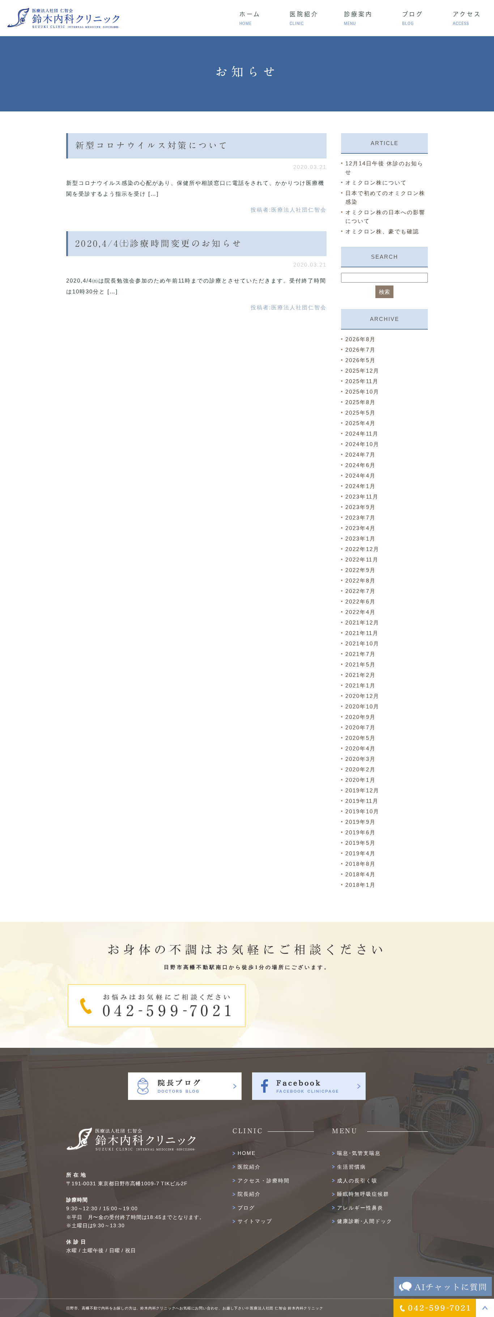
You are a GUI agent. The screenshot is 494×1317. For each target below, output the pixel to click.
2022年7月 (360, 591)
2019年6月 (360, 832)
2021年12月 (362, 622)
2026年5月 (360, 360)
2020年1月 (360, 780)
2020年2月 (360, 769)
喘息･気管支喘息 (359, 1153)
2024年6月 (360, 465)
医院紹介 (249, 1167)
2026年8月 (360, 339)
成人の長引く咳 (357, 1180)
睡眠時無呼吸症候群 (363, 1194)
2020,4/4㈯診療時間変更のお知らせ (158, 243)
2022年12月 (362, 549)
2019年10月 (362, 811)
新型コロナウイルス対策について (152, 145)
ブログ (246, 1208)
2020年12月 (362, 696)
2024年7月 (360, 455)
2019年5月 (360, 843)
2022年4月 (360, 612)
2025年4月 (360, 423)
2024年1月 (360, 486)
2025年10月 (362, 392)
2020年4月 (360, 748)
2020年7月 (360, 727)
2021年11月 (362, 633)
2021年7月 (360, 654)
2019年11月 (362, 801)
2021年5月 (360, 664)
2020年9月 (360, 717)
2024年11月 (362, 434)
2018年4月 (360, 874)
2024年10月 (362, 444)
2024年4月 (360, 476)
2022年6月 (360, 601)
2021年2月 (360, 675)
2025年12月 (362, 371)
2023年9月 (360, 507)
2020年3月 (360, 759)
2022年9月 (360, 570)
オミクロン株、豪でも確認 (382, 231)
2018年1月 (360, 885)
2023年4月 (360, 528)
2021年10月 (362, 643)
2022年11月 (362, 559)
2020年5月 (360, 738)
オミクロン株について (376, 182)
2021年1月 (360, 685)
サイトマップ (255, 1221)
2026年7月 (360, 350)
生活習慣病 (351, 1167)
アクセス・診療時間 (264, 1180)
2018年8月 (360, 864)
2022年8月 (360, 580)
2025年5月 (360, 413)
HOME (247, 1153)
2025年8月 (360, 402)
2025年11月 (362, 381)
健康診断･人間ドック (364, 1221)
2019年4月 (360, 853)
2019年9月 (360, 822)
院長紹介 (249, 1194)
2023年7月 (360, 517)
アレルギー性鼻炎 (360, 1208)
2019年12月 (362, 790)
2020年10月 (362, 706)
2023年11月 (362, 497)
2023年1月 (360, 538)
